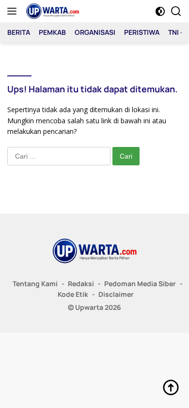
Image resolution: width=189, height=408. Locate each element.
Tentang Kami (35, 283)
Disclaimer (116, 294)
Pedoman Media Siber (140, 283)
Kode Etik (73, 294)
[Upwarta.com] (51, 11)
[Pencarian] (176, 11)
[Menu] (13, 11)
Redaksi (81, 283)
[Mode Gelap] (160, 11)
